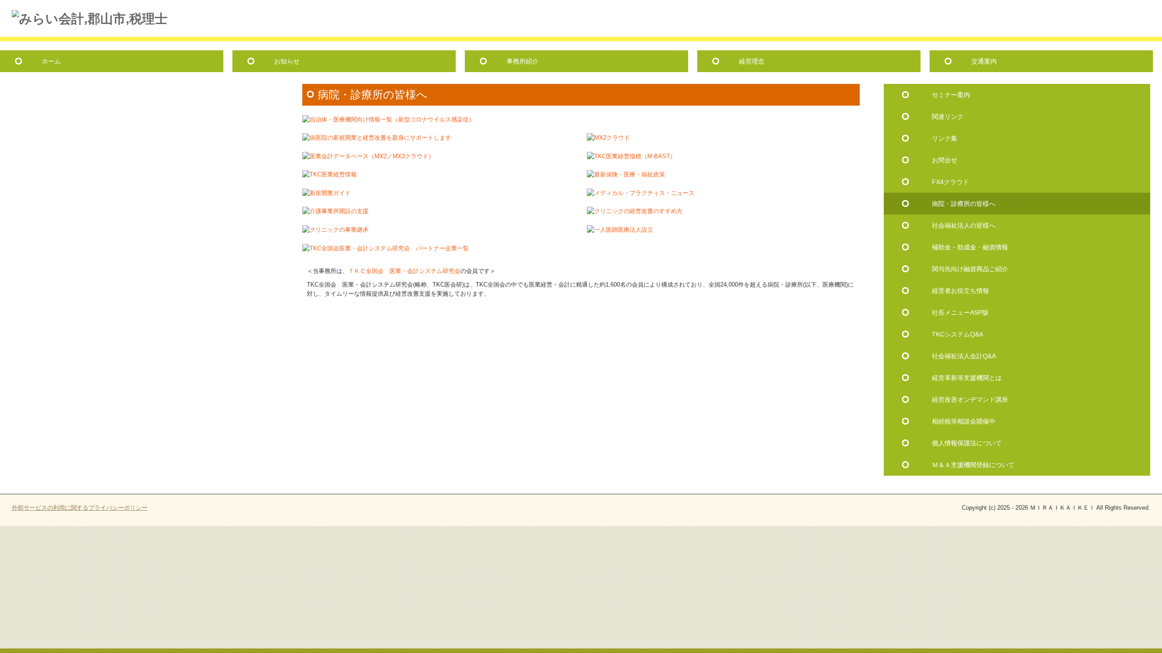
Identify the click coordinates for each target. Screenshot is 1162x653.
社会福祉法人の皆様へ (963, 225)
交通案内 (984, 61)
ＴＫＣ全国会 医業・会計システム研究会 (404, 271)
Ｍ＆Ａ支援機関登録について (973, 464)
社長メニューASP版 (960, 312)
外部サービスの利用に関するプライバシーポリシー (80, 507)
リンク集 (944, 138)
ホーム (51, 61)
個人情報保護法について (967, 443)
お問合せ (944, 160)
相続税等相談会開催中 (963, 421)
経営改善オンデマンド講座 (970, 399)
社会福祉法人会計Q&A (964, 356)
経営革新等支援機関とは (967, 377)
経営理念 (751, 61)
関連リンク (948, 116)
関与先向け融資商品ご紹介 (970, 269)
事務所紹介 (522, 61)
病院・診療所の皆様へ (963, 203)
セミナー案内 (951, 94)
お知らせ (287, 61)
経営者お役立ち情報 (960, 290)
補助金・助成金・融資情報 (970, 247)
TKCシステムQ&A (957, 334)
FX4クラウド (950, 181)
